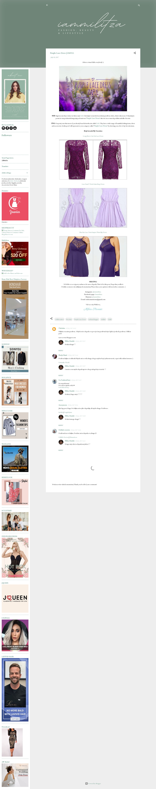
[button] (135, 53)
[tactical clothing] (15, 471)
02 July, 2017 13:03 (80, 391)
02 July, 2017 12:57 (80, 341)
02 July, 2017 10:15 (71, 328)
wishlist (103, 319)
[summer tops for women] (15, 438)
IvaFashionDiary (64, 387)
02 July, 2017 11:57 (76, 380)
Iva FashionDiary (64, 380)
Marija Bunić (63, 355)
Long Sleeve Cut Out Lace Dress (93, 136)
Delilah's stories (64, 430)
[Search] (139, 6)
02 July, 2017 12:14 (73, 405)
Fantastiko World (64, 362)
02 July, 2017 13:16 (76, 430)
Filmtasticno (73, 437)
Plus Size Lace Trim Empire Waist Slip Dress (93, 232)
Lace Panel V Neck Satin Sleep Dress (93, 184)
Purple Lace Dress (80, 319)
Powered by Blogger (94, 783)
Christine (62, 328)
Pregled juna (68, 412)
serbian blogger (93, 319)
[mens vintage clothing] (15, 372)
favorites (69, 319)
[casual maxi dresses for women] (15, 405)
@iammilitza (97, 292)
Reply (61, 350)
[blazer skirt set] (12, 273)
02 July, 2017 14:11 (80, 441)
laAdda (61, 412)
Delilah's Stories (63, 437)
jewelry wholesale (14, 181)
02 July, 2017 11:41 (73, 355)
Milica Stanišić (69, 341)
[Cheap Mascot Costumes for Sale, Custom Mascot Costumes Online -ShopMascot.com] (15, 234)
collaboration (59, 319)
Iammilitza (98, 294)
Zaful (81, 116)
